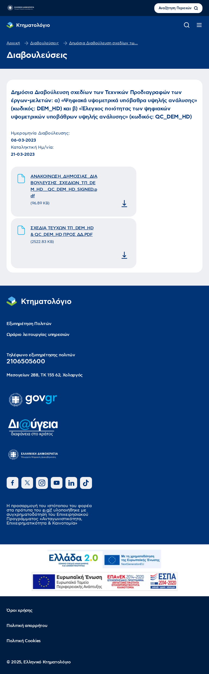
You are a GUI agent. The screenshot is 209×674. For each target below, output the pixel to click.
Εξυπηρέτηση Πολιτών (29, 324)
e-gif (47, 510)
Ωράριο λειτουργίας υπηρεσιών (38, 334)
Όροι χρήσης (19, 610)
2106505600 (26, 361)
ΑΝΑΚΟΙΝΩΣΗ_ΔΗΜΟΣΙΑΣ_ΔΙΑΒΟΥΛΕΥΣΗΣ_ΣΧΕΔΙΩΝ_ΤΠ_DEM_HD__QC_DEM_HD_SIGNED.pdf (63, 186)
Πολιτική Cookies (24, 641)
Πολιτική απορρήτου (27, 625)
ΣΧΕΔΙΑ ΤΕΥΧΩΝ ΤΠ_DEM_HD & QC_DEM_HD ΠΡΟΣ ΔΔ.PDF (62, 231)
